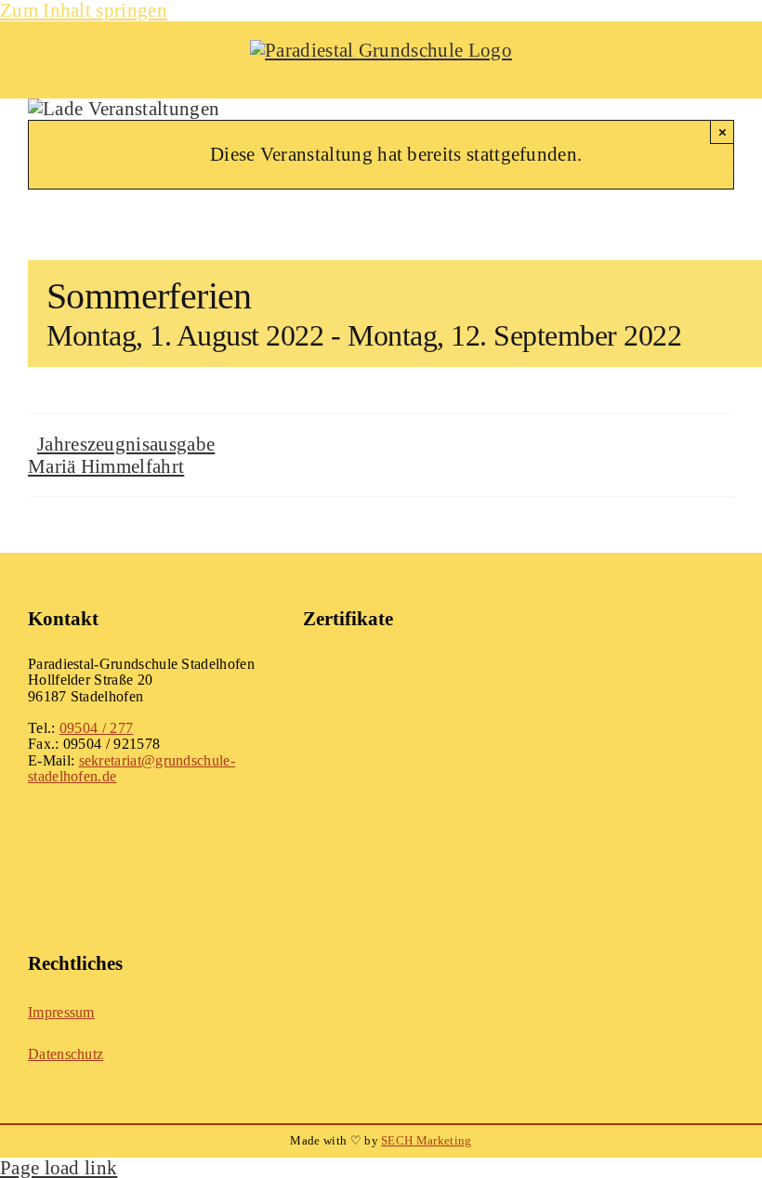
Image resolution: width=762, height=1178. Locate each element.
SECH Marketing (426, 1140)
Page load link (58, 1167)
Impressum (61, 1012)
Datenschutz (65, 1054)
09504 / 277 (96, 728)
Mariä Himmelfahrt (106, 466)
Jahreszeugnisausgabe (126, 443)
